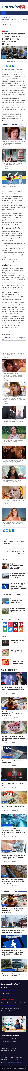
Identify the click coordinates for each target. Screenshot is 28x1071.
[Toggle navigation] (8, 13)
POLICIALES (5, 707)
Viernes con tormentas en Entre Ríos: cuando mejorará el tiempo (17, 600)
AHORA (4, 31)
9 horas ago (6, 718)
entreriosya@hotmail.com (13, 1062)
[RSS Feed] (20, 629)
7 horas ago (6, 693)
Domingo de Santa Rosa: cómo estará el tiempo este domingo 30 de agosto (13, 689)
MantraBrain (22, 1068)
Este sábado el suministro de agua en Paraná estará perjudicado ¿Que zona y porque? (13, 881)
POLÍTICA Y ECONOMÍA (7, 756)
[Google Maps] (5, 629)
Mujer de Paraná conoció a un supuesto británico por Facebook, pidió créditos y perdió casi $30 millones (18, 587)
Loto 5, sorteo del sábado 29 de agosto (17, 641)
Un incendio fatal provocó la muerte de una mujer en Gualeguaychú (18, 575)
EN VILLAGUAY (6, 969)
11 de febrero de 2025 (9, 61)
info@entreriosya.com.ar (9, 990)
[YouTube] (15, 629)
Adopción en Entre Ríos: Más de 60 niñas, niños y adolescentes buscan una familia (14, 541)
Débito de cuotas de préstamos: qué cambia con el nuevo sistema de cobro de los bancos (14, 857)
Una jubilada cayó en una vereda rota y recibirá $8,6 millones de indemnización (17, 566)
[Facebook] (5, 624)
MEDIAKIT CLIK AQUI (7, 999)
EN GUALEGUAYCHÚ (7, 926)
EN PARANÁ (5, 732)
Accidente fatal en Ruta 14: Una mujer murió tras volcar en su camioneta (15, 551)
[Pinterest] (20, 624)
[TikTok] (15, 624)
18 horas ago (7, 836)
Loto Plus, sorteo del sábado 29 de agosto (16, 651)
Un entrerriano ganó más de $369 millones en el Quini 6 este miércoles (17, 661)
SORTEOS (5, 779)
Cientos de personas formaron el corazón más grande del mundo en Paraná (13, 738)
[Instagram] (10, 624)
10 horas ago (7, 787)
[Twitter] (10, 629)
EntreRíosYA (20, 61)
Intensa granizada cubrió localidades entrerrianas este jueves (17, 610)
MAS (8, 31)
